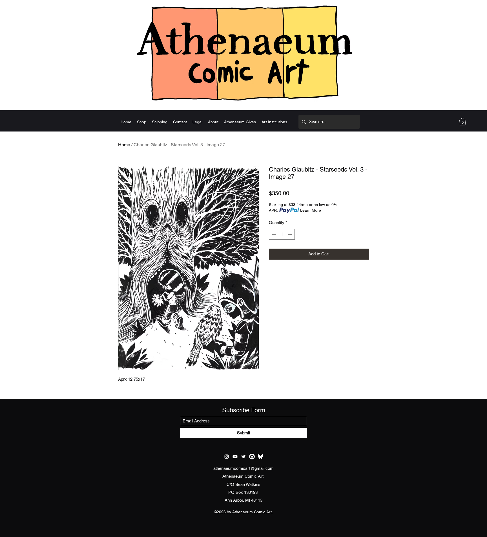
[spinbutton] (282, 234)
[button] (462, 121)
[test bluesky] (260, 456)
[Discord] (252, 456)
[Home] (243, 52)
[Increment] (290, 234)
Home (124, 144)
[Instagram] (226, 456)
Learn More (310, 210)
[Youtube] (235, 456)
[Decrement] (273, 234)
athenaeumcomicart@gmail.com (243, 468)
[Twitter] (243, 456)
